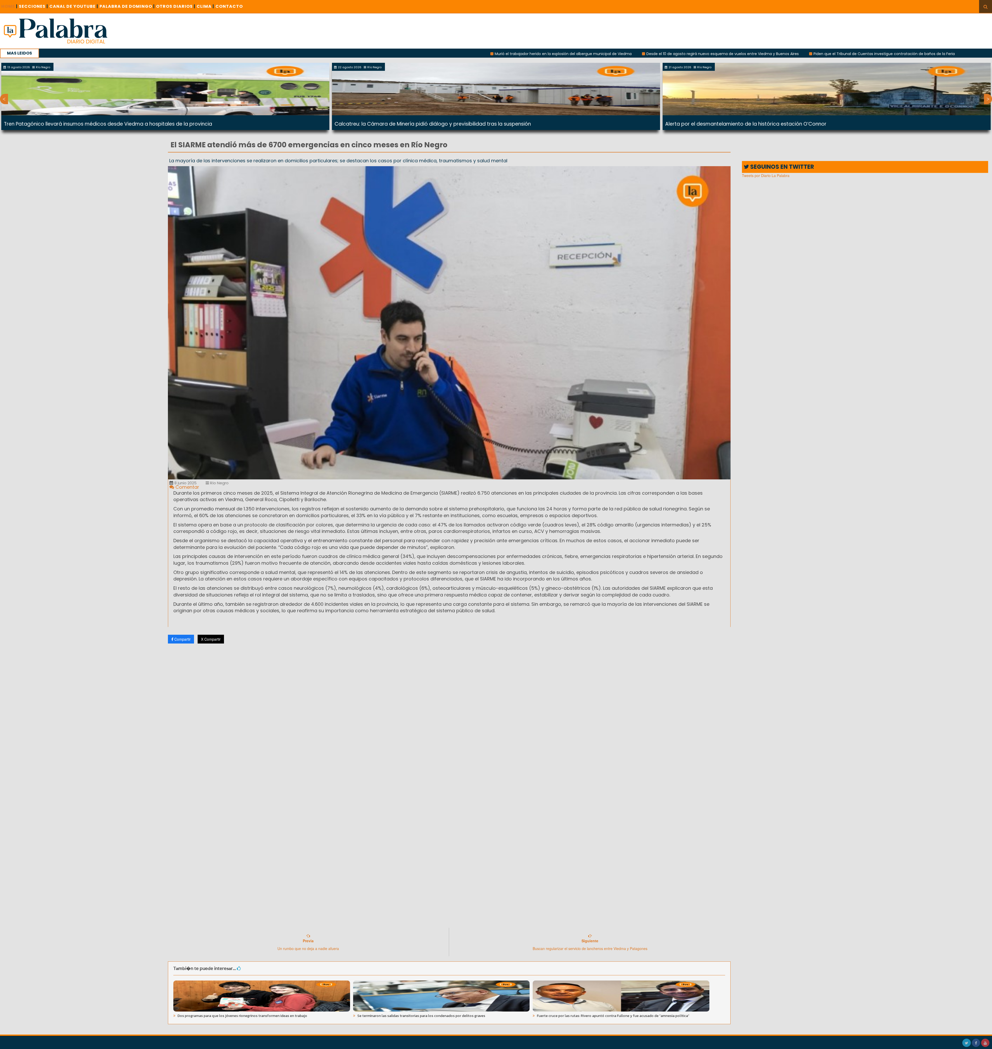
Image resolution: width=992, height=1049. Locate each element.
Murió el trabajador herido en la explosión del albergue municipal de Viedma (474, 53)
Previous (4, 99)
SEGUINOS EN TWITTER (781, 167)
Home (9, 6)
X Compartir (211, 639)
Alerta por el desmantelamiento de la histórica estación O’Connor (745, 123)
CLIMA (205, 6)
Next (988, 99)
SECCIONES (33, 6)
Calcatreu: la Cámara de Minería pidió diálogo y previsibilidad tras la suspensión (433, 123)
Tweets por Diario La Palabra (765, 175)
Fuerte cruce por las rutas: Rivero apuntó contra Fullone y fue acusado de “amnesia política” (612, 1016)
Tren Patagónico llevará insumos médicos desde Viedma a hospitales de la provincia (108, 123)
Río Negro (219, 483)
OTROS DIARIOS (175, 6)
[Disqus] (449, 715)
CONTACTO (229, 6)
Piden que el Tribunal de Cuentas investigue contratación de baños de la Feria (795, 53)
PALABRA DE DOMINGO (127, 6)
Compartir (182, 639)
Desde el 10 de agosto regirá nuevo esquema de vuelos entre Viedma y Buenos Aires (634, 53)
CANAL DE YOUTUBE (73, 6)
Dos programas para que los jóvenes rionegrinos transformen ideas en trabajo (242, 1016)
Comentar (186, 487)
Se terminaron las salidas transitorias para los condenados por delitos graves (421, 1016)
